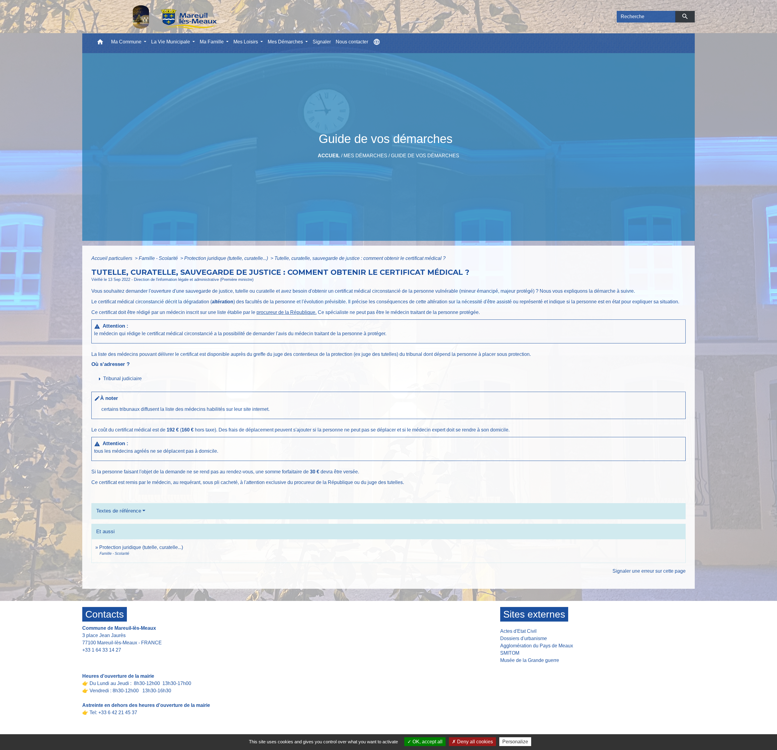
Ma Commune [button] (127, 41)
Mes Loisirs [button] (246, 41)
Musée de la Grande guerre (529, 660)
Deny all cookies (474, 741)
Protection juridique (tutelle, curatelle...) (226, 258)
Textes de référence (118, 511)
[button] (100, 43)
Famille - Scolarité (159, 258)
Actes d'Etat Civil (518, 631)
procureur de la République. (286, 312)
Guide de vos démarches (425, 155)
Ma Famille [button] (212, 41)
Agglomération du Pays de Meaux (536, 645)
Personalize (515, 741)
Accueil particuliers (112, 258)
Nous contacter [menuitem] (352, 41)
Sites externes (534, 614)
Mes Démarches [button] (286, 41)
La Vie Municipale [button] (171, 41)
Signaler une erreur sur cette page (649, 571)
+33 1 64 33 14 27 (101, 650)
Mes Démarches (365, 155)
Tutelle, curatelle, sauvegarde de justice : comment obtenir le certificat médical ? (360, 258)
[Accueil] (159, 16)
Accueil (329, 155)
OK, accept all (427, 741)
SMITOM (509, 653)
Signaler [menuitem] (322, 41)
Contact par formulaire (110, 659)
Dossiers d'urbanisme (523, 638)
